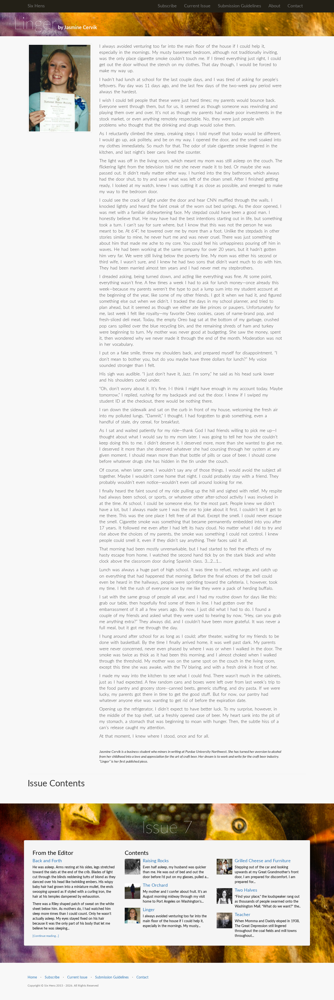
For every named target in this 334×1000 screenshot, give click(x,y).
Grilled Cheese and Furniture (263, 861)
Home (32, 977)
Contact (295, 6)
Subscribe (167, 6)
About (274, 6)
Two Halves (246, 890)
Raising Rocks (156, 861)
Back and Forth (47, 861)
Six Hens (36, 6)
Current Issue (197, 6)
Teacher (242, 915)
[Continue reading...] (46, 935)
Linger (149, 910)
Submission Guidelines (239, 6)
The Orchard (155, 885)
